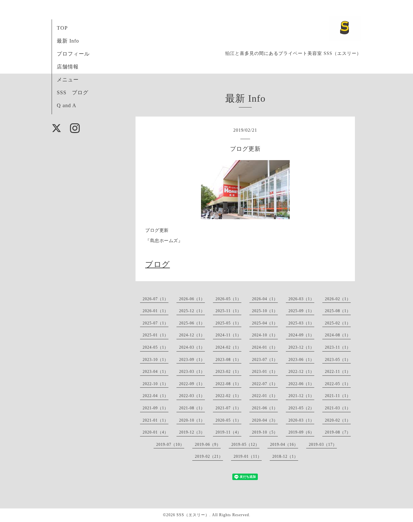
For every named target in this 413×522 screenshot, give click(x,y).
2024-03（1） (192, 347)
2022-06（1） (301, 384)
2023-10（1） (155, 359)
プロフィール (73, 53)
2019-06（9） (208, 444)
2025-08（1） (338, 311)
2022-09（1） (192, 384)
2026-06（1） (192, 299)
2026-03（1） (301, 299)
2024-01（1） (265, 347)
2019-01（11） (248, 456)
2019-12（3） (192, 432)
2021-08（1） (192, 408)
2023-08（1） (228, 359)
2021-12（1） (301, 396)
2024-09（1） (301, 335)
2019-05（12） (245, 444)
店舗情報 (68, 66)
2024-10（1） (265, 335)
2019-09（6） (301, 432)
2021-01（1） (155, 420)
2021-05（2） (301, 408)
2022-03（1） (192, 396)
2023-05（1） (338, 359)
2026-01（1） (155, 311)
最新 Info (68, 41)
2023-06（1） (301, 359)
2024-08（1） (338, 335)
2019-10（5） (265, 432)
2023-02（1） (228, 371)
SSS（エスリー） (192, 515)
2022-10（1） (155, 384)
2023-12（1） (301, 347)
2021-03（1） (338, 408)
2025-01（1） (155, 335)
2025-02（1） (338, 323)
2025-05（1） (228, 323)
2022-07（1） (265, 384)
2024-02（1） (228, 347)
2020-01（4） (155, 432)
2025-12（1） (192, 311)
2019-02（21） (209, 456)
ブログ (157, 264)
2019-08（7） (338, 432)
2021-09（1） (155, 408)
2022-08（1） (228, 384)
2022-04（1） (155, 396)
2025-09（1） (301, 311)
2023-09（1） (192, 359)
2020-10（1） (192, 420)
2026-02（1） (338, 299)
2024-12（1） (192, 335)
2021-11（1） (338, 396)
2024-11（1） (228, 335)
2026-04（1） (265, 299)
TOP (62, 28)
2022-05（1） (338, 384)
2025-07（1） (155, 323)
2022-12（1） (301, 371)
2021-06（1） (265, 408)
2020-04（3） (265, 420)
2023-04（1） (155, 371)
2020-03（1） (301, 420)
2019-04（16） (284, 444)
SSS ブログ (72, 92)
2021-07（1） (228, 408)
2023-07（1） (265, 359)
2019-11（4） (228, 432)
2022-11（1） (338, 371)
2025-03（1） (301, 323)
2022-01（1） (265, 396)
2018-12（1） (285, 456)
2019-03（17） (323, 444)
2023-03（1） (192, 371)
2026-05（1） (228, 299)
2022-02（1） (228, 396)
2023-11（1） (338, 347)
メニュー (68, 79)
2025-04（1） (265, 323)
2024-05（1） (155, 347)
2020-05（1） (228, 420)
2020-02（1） (338, 420)
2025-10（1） (265, 311)
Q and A (66, 105)
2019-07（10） (170, 444)
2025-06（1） (192, 323)
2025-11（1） (228, 311)
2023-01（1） (265, 371)
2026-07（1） (155, 299)
